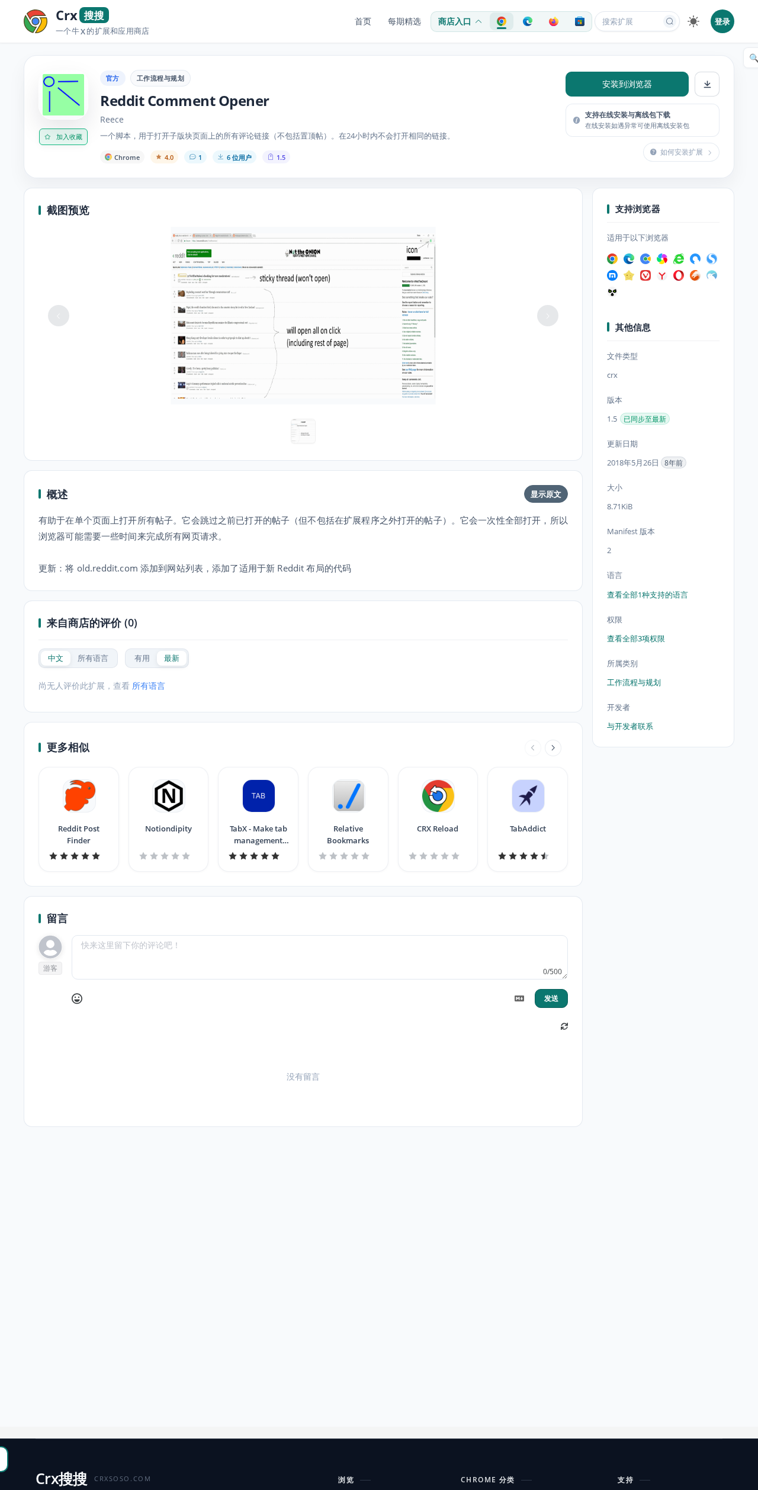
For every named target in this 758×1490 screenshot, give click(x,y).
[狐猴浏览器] (612, 291)
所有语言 (148, 685)
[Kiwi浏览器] (711, 274)
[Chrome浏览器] (612, 258)
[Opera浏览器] (678, 274)
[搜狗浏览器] (711, 258)
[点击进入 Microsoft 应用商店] (580, 21)
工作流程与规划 (160, 77)
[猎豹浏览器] (695, 274)
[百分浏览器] (645, 258)
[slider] (79, 856)
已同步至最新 (645, 419)
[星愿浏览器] (629, 274)
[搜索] (669, 21)
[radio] (55, 658)
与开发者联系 (630, 726)
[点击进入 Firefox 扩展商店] (554, 21)
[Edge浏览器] (629, 258)
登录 (722, 21)
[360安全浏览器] (678, 258)
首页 (363, 21)
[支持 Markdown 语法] (519, 998)
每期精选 (404, 21)
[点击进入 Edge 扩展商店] (527, 21)
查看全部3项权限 (636, 638)
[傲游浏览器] (612, 274)
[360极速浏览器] (662, 258)
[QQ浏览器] (695, 258)
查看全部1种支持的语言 (647, 594)
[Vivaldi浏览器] (645, 274)
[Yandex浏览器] (662, 274)
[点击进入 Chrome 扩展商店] (501, 21)
